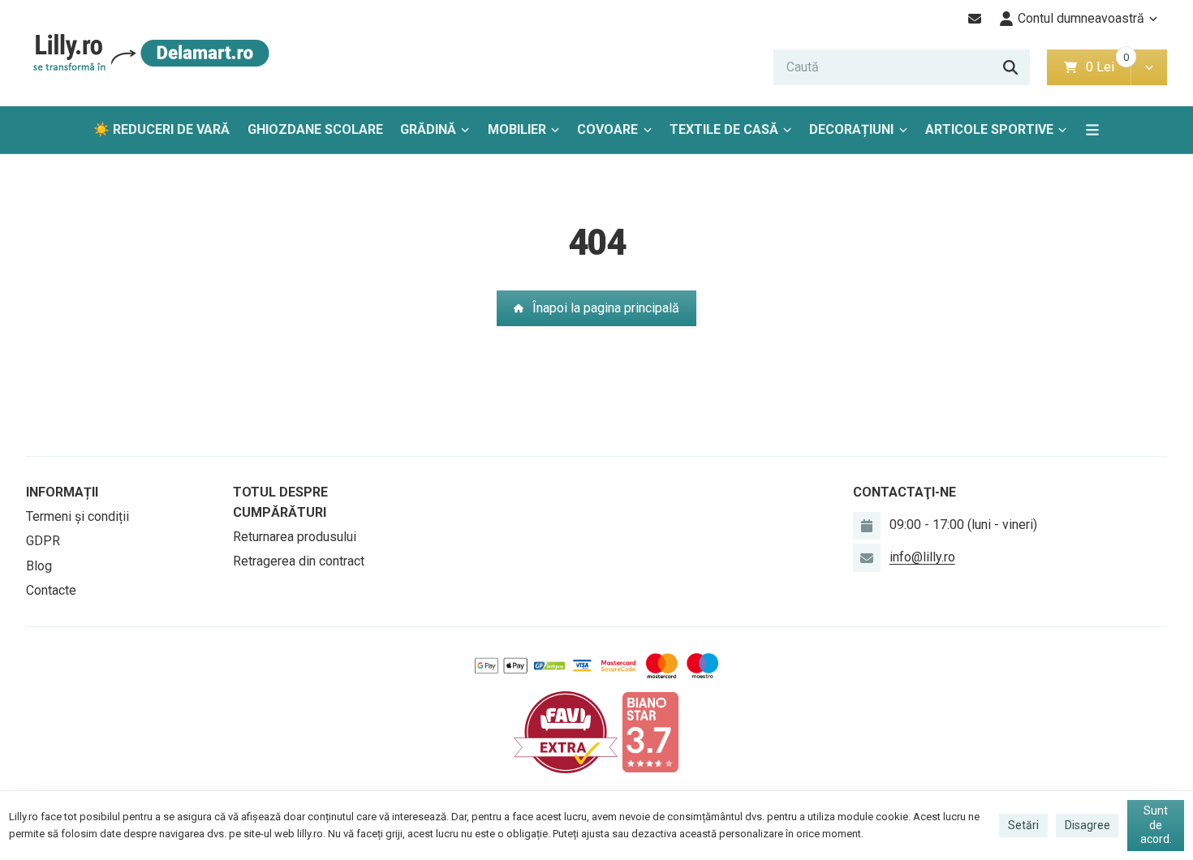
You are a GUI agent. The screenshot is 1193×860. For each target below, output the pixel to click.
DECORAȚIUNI (851, 129)
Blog (39, 566)
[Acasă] (148, 53)
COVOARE (607, 129)
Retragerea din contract (298, 561)
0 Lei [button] (1108, 67)
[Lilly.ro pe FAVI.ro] (566, 731)
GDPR (43, 540)
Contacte (51, 590)
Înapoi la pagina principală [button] (605, 308)
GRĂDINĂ (428, 129)
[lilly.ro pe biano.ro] (650, 731)
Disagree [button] (1087, 825)
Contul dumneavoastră (1081, 18)
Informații (62, 492)
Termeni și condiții (77, 516)
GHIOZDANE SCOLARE (315, 129)
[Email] (975, 18)
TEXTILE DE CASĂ (724, 129)
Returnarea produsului (294, 536)
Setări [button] (1023, 825)
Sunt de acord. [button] (1156, 824)
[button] (1149, 67)
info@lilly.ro (922, 557)
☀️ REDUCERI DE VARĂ (161, 129)
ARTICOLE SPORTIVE (989, 129)
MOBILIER (517, 129)
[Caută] (1010, 67)
